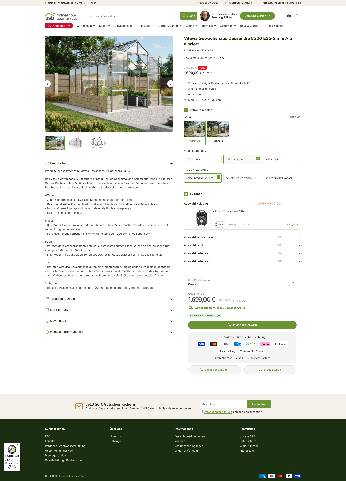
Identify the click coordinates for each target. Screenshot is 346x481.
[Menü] (18, 445)
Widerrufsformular (187, 450)
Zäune (190, 25)
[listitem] (208, 3)
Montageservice (55, 455)
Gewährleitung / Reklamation (63, 460)
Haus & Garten (249, 25)
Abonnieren (259, 404)
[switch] (12, 467)
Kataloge (115, 441)
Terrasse (207, 25)
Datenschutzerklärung (218, 412)
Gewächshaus (123, 25)
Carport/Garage (169, 25)
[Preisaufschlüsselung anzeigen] (293, 282)
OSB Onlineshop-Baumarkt (70, 476)
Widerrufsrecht (250, 446)
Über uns (116, 436)
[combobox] (141, 16)
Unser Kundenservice (59, 450)
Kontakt (50, 441)
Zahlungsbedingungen (189, 446)
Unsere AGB (247, 436)
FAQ (47, 436)
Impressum (247, 450)
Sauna (103, 25)
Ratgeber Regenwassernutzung (65, 446)
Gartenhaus (84, 25)
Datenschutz (248, 441)
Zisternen (226, 25)
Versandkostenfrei (206, 307)
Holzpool (145, 25)
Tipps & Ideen (274, 25)
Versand (180, 441)
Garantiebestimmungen (190, 436)
